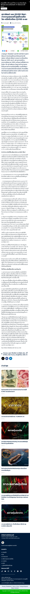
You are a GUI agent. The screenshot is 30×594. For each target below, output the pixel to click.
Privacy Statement (7, 586)
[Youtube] (5, 571)
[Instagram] (8, 571)
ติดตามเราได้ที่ (5, 568)
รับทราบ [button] (4, 9)
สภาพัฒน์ (19, 353)
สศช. (24, 353)
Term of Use (16, 586)
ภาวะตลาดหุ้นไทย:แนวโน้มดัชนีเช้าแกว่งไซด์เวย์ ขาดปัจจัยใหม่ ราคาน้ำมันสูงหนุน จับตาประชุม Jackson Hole (15, 497)
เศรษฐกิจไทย (18, 355)
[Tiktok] (2, 571)
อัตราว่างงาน (11, 355)
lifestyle (5, 353)
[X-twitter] (11, 571)
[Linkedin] (21, 571)
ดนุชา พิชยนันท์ (12, 353)
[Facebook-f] (14, 571)
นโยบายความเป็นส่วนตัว (9, 4)
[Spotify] (17, 571)
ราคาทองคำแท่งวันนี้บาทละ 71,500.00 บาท (12, 416)
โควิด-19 (25, 355)
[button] (3, 358)
